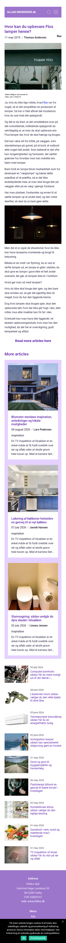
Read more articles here (33, 341)
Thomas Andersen (35, 37)
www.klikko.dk (36, 901)
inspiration (17, 435)
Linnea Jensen (39, 625)
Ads (33, 916)
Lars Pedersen (42, 429)
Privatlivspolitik (37, 938)
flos (59, 36)
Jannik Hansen (39, 527)
